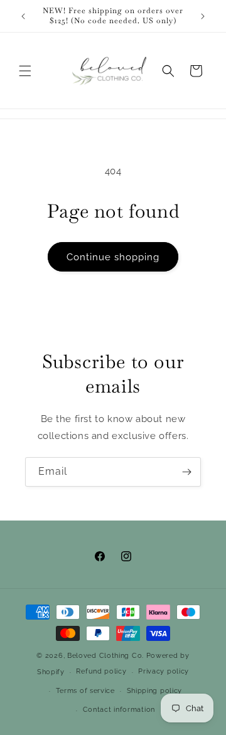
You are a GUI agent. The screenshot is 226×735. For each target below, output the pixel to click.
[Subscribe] (186, 472)
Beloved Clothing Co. (105, 656)
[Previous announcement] (23, 16)
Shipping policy (155, 691)
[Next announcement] (203, 16)
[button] (25, 71)
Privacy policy (163, 671)
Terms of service (85, 691)
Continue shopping (113, 257)
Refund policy (101, 671)
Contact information (119, 710)
